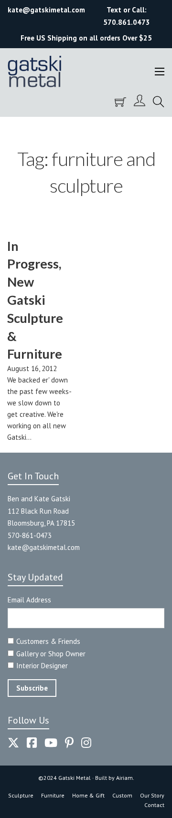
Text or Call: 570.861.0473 (126, 16)
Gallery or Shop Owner (51, 653)
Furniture (52, 795)
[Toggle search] (158, 102)
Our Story (152, 795)
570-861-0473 (30, 535)
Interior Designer (42, 665)
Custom (122, 795)
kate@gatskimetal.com (44, 547)
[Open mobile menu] (159, 71)
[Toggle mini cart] (120, 102)
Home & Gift (88, 795)
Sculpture (20, 795)
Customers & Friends (48, 641)
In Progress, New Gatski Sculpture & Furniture (35, 300)
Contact (154, 804)
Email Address (29, 599)
